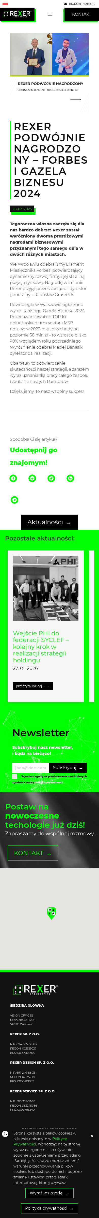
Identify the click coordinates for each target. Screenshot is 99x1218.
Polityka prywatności (46, 1208)
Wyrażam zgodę (46, 1193)
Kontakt (28, 853)
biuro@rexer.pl (81, 4)
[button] (51, 913)
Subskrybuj (64, 767)
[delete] (91, 1135)
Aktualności (45, 522)
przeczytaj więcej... (30, 686)
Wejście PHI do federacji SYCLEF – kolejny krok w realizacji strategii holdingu (41, 647)
